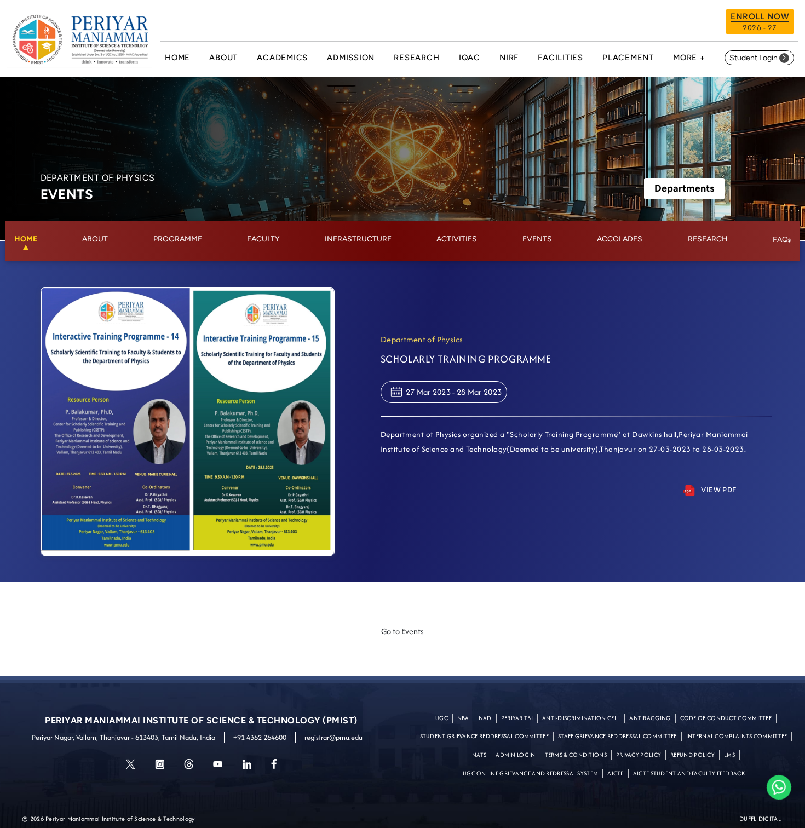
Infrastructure (358, 239)
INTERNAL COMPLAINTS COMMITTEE (736, 736)
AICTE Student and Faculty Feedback (689, 773)
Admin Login (515, 754)
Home (177, 57)
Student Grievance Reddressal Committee (484, 736)
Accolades (619, 239)
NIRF (509, 57)
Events (537, 239)
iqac (469, 57)
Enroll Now (760, 22)
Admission (351, 57)
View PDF (718, 489)
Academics (282, 57)
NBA (463, 718)
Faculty (263, 239)
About (223, 57)
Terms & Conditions (576, 754)
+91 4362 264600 (259, 737)
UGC (441, 718)
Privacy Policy (638, 754)
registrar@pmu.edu (333, 737)
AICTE (615, 773)
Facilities (560, 57)
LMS (729, 754)
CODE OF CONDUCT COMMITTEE (726, 718)
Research (416, 57)
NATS (479, 754)
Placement (628, 57)
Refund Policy (692, 754)
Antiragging (649, 718)
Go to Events (402, 631)
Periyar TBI (517, 718)
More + (689, 57)
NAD (485, 718)
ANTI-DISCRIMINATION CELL (581, 718)
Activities (456, 239)
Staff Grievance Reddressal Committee (617, 736)
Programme (177, 239)
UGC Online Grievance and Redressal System (530, 773)
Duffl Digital (760, 818)
